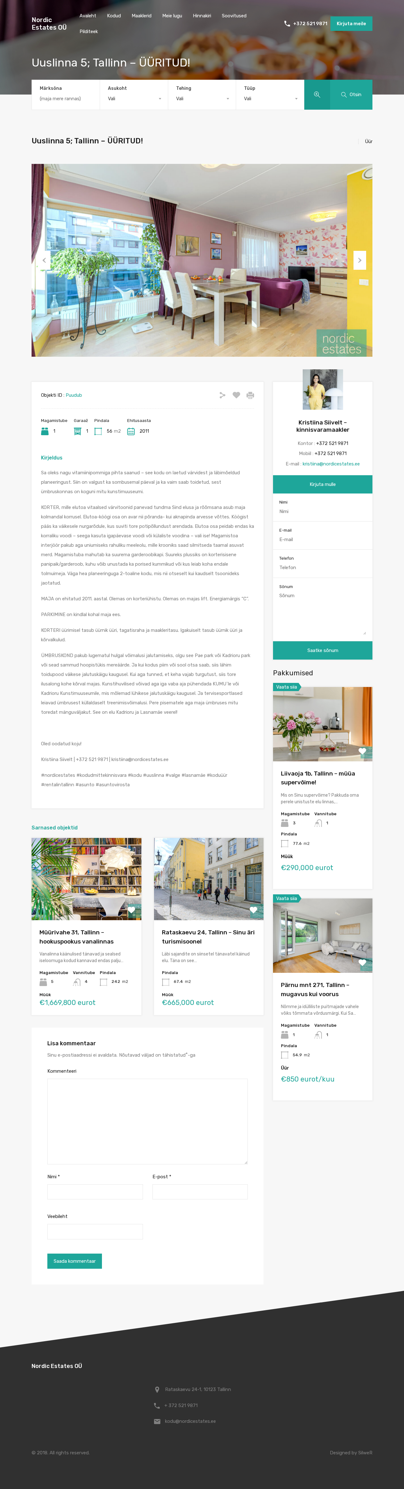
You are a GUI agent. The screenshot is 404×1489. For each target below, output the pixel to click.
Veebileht (57, 1216)
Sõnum (286, 586)
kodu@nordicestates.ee (190, 1421)
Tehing (183, 88)
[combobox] (134, 98)
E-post (161, 1177)
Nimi (53, 1177)
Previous (44, 260)
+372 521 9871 (310, 23)
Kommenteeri (61, 1071)
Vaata (86, 903)
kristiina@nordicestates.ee (331, 464)
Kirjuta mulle (323, 484)
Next (360, 260)
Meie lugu (172, 16)
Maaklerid (142, 16)
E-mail (285, 530)
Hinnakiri (202, 16)
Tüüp (249, 88)
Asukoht (117, 88)
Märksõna (51, 88)
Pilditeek (89, 31)
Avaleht (88, 16)
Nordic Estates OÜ (49, 23)
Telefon (286, 558)
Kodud (114, 16)
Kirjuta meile (351, 23)
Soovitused (234, 16)
